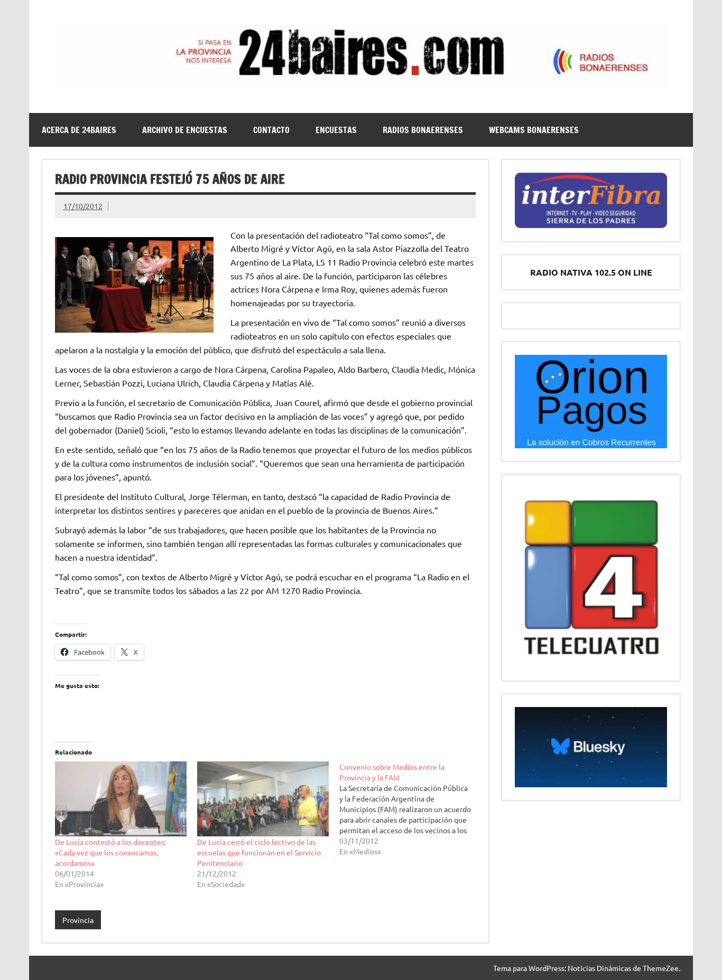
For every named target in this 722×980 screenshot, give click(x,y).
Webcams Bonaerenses (534, 130)
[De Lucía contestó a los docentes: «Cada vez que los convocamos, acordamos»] (121, 798)
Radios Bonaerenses (423, 130)
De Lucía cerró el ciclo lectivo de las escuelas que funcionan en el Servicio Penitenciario (259, 852)
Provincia (78, 920)
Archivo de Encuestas (184, 130)
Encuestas (336, 130)
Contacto (271, 130)
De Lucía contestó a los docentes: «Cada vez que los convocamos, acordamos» (110, 852)
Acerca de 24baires (79, 130)
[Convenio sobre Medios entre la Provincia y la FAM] (410, 808)
